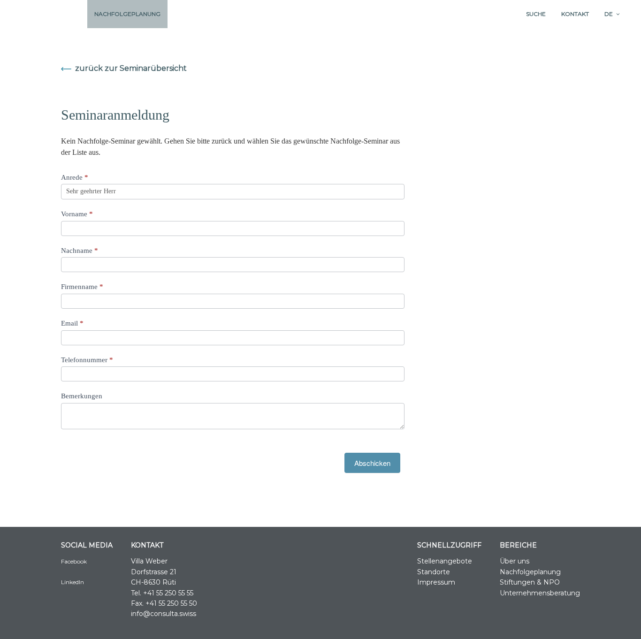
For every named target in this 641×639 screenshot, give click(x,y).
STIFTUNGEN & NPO (204, 13)
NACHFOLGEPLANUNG (127, 13)
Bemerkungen (81, 396)
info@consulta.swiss (163, 613)
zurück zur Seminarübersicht (131, 68)
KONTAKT (575, 13)
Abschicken (372, 463)
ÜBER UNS (64, 13)
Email (72, 323)
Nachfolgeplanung (530, 572)
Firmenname (82, 286)
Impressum (436, 582)
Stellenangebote (444, 561)
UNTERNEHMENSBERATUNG (287, 13)
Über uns (514, 561)
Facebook (74, 561)
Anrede (74, 177)
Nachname (79, 250)
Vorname (77, 214)
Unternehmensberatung (540, 593)
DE (608, 13)
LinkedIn (72, 582)
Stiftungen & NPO (530, 582)
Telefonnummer (87, 360)
